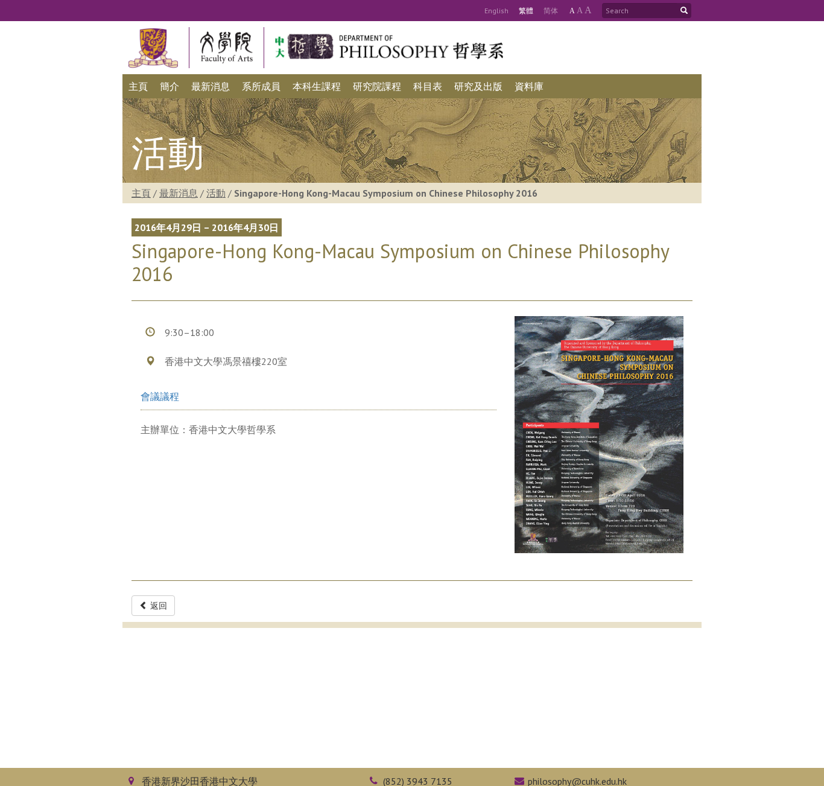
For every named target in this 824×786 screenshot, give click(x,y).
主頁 (141, 193)
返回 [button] (157, 605)
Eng (496, 10)
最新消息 (178, 193)
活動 (216, 193)
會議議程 (160, 396)
